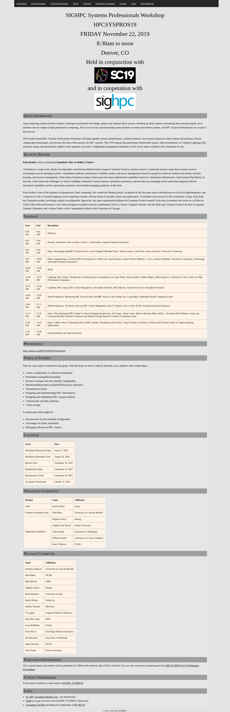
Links (133, 3)
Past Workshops (147, 3)
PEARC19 (79, 705)
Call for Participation (59, 3)
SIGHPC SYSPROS (72, 683)
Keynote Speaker (38, 3)
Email (28, 700)
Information (22, 3)
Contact (123, 3)
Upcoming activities (35, 705)
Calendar (87, 3)
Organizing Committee (105, 3)
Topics (76, 3)
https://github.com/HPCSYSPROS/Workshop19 (44, 351)
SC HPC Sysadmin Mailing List (41, 697)
